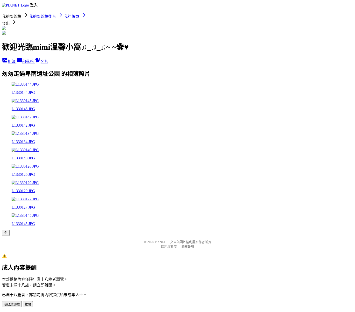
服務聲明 (187, 247)
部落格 (28, 62)
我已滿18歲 (12, 304)
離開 (28, 304)
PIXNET (160, 242)
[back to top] (6, 233)
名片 (44, 62)
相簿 (12, 62)
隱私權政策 (169, 247)
